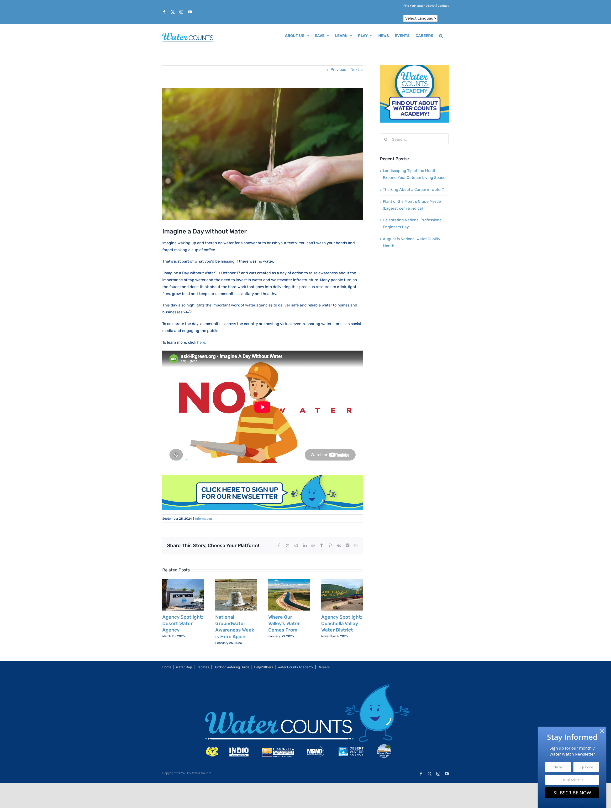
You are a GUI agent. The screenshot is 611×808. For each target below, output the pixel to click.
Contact (443, 5)
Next (355, 69)
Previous (338, 69)
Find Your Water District (419, 5)
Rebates (202, 667)
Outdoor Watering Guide (231, 667)
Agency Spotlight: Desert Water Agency (182, 623)
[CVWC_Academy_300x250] (414, 68)
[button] (441, 35)
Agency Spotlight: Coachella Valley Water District (341, 623)
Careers (324, 667)
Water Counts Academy (295, 667)
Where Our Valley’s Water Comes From (284, 623)
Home (166, 667)
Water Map (184, 667)
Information (203, 518)
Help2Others (263, 667)
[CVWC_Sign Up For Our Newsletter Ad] (262, 478)
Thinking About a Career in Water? (413, 189)
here (201, 342)
